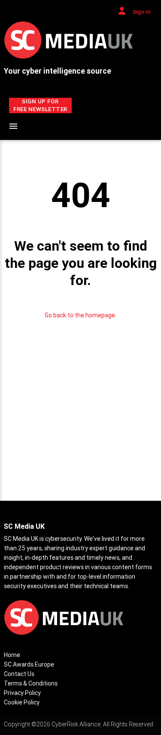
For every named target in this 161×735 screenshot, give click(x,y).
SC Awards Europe (29, 664)
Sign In (141, 12)
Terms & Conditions (31, 683)
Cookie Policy (21, 702)
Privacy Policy (22, 693)
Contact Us (19, 674)
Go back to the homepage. (80, 315)
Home (12, 655)
